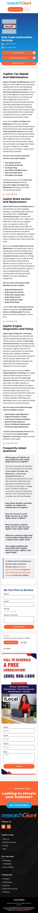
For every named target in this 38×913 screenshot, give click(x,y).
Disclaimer (6, 907)
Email (6, 601)
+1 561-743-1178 (9, 44)
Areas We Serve (18, 63)
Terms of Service (25, 910)
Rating (7, 609)
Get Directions (12, 642)
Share (8, 648)
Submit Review (19, 627)
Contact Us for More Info (18, 58)
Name (6, 594)
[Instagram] (9, 827)
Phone (6, 744)
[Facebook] (3, 827)
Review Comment (11, 615)
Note (5, 752)
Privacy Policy (15, 910)
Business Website (18, 53)
